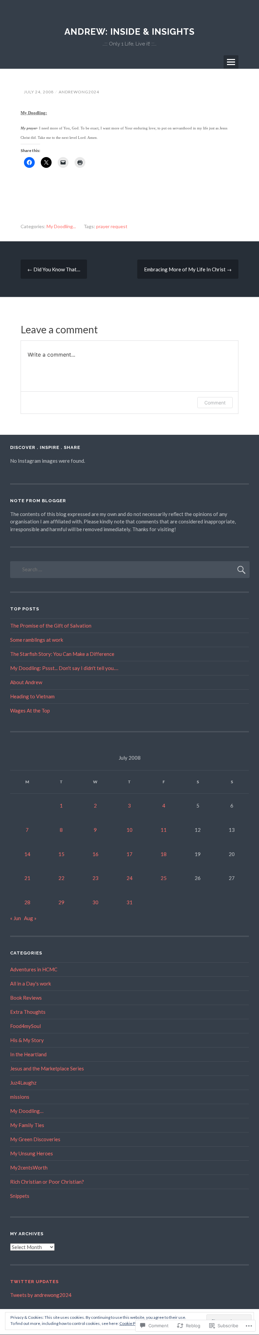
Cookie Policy (131, 1323)
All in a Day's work (30, 983)
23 (95, 878)
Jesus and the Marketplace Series (47, 1068)
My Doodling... (61, 226)
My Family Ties (27, 1125)
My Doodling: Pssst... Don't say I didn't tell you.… (64, 668)
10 (129, 830)
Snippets (19, 1196)
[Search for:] (130, 569)
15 (61, 854)
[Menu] (231, 62)
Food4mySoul (25, 1026)
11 (164, 830)
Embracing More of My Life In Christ (188, 269)
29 (61, 902)
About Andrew (26, 682)
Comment (215, 402)
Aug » (30, 918)
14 (27, 854)
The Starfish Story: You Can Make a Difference (62, 654)
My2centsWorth (29, 1167)
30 (95, 902)
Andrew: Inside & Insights (129, 32)
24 (129, 878)
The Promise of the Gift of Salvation (50, 626)
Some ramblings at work (36, 640)
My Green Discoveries (35, 1139)
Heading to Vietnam (32, 696)
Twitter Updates (34, 1281)
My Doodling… (27, 1111)
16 (95, 854)
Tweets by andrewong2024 (40, 1295)
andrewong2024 (79, 91)
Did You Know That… (53, 269)
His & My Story (27, 1040)
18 (164, 854)
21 (27, 878)
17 (129, 854)
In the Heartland (28, 1054)
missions (19, 1097)
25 (164, 878)
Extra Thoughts (28, 1012)
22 (61, 878)
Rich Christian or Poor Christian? (47, 1182)
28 (27, 902)
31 (129, 902)
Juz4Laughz (23, 1083)
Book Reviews (26, 998)
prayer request (111, 226)
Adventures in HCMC (33, 969)
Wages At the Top (30, 710)
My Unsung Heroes (31, 1153)
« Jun (15, 918)
